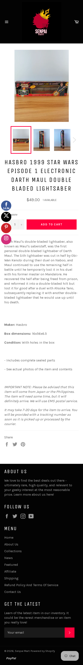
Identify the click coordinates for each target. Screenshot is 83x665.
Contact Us (12, 592)
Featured (11, 565)
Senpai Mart (22, 650)
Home (8, 537)
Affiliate (10, 571)
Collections (13, 551)
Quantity (11, 214)
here (49, 494)
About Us (11, 544)
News (8, 558)
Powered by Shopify (43, 650)
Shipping (11, 578)
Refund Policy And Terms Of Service (31, 585)
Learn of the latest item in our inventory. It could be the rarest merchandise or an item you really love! (37, 617)
